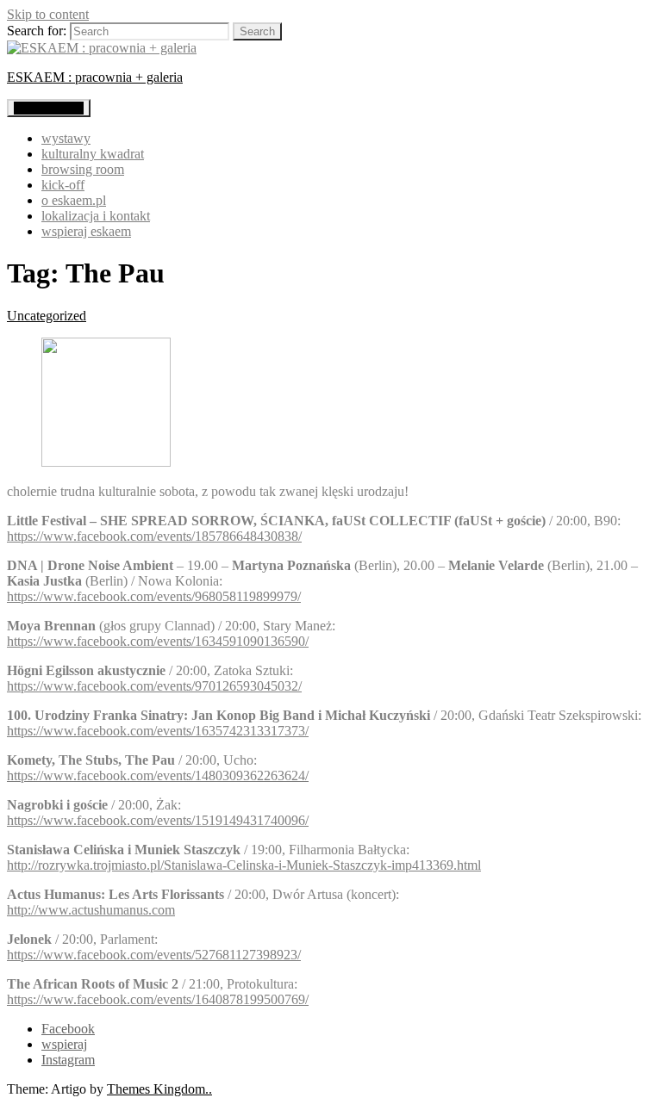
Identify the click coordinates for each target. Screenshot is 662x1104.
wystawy (66, 138)
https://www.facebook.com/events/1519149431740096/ (158, 820)
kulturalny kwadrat (92, 153)
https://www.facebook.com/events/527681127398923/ (154, 954)
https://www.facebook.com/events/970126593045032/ (154, 686)
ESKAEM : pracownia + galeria (95, 77)
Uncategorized (46, 315)
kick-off (62, 184)
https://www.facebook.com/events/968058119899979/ (154, 596)
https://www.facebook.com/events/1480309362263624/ (158, 775)
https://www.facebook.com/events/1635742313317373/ (158, 730)
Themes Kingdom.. (159, 1089)
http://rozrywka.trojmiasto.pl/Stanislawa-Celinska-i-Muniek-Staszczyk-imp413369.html (244, 865)
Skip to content (48, 14)
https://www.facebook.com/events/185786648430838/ (154, 536)
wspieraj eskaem (86, 231)
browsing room (82, 169)
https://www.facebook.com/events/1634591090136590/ (158, 641)
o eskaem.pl (73, 200)
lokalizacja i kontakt (95, 215)
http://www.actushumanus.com (91, 909)
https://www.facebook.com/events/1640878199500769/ (158, 999)
